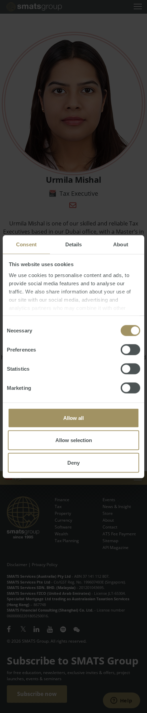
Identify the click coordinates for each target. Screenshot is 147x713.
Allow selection (73, 440)
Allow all (73, 418)
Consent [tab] (26, 244)
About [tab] (120, 244)
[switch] (130, 349)
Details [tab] (73, 244)
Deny (73, 462)
